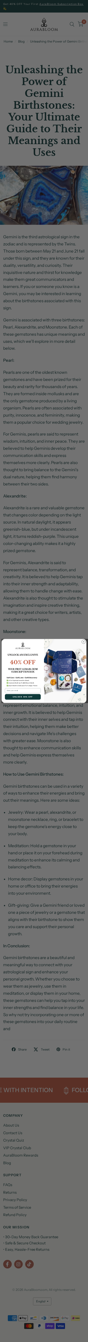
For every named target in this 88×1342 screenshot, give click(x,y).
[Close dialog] (84, 642)
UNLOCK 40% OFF (23, 697)
